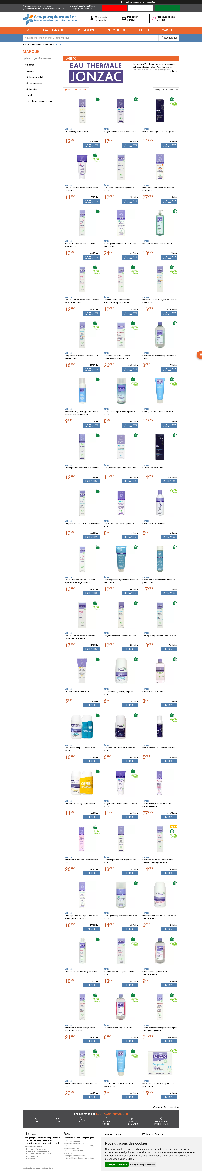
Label (29, 95)
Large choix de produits (82, 9)
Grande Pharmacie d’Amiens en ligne (79, 1158)
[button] (52, 30)
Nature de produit (34, 77)
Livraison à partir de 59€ (45, 9)
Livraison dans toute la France (38, 6)
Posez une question (77, 90)
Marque (48, 44)
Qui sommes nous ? (34, 1146)
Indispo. (130, 649)
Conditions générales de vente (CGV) (79, 1146)
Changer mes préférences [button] (142, 1164)
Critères (30, 65)
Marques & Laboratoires (75, 1143)
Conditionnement (34, 83)
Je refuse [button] (123, 1164)
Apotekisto (38, 1168)
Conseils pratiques (72, 1141)
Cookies (68, 1153)
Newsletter (30, 1159)
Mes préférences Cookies (75, 1156)
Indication (39, 101)
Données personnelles (74, 1151)
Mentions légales (72, 1148)
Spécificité (31, 89)
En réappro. (91, 481)
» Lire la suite (173, 71)
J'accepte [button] (110, 1164)
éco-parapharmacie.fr (32, 44)
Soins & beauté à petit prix (83, 6)
